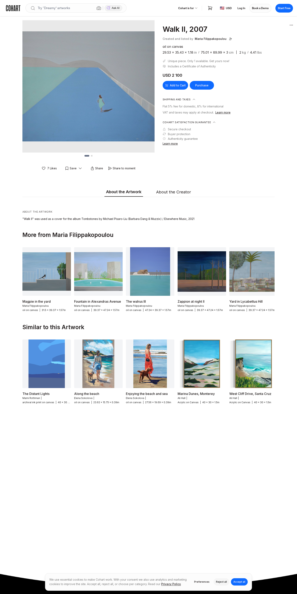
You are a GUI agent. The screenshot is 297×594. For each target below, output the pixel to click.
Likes (52, 168)
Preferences (202, 581)
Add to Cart (178, 85)
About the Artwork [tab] (123, 191)
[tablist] (148, 192)
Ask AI (116, 8)
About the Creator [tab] (173, 192)
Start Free (284, 8)
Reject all (221, 581)
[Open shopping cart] (210, 8)
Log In (241, 8)
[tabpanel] (148, 210)
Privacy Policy (171, 584)
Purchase (202, 85)
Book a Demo (260, 8)
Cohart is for (186, 8)
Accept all (239, 581)
